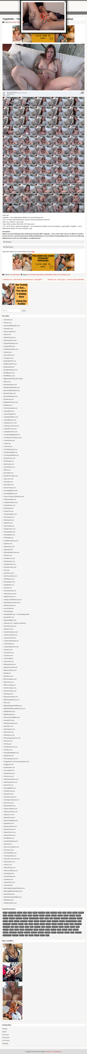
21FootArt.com (8, 319)
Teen (72, 932)
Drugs (42, 918)
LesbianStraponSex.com (11, 646)
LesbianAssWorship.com (11, 641)
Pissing (72, 926)
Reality (36, 929)
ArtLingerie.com (8, 358)
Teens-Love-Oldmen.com (11, 847)
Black (5, 915)
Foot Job (17, 921)
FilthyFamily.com (9, 520)
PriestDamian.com (9, 767)
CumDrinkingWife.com (10, 452)
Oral (43, 926)
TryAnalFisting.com (9, 876)
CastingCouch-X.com (10, 423)
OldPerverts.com (9, 732)
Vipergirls (5, 1043)
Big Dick (75, 912)
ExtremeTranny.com (10, 487)
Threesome (78, 932)
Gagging (36, 921)
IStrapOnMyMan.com (10, 620)
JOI (26, 923)
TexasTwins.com (9, 850)
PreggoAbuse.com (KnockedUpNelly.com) (16, 761)
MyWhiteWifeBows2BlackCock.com (14, 708)
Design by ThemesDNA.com (54, 1051)
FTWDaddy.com (8, 537)
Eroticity (4, 1029)
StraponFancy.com (9, 817)
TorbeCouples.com (9, 861)
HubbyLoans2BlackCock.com (13, 599)
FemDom (79, 918)
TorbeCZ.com (8, 864)
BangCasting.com (9, 367)
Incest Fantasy (31, 274)
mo (12, 926)
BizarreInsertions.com (10, 384)
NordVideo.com (8, 726)
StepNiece (27, 932)
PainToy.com (7, 744)
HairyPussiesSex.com (10, 576)
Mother (55, 274)
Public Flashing (29, 929)
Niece (27, 926)
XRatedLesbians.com (10, 903)
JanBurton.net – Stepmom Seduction (15, 623)
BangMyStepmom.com (10, 370)
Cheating (54, 915)
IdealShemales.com (10, 605)
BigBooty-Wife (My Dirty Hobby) (13, 378)
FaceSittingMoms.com (10, 493)
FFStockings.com (9, 517)
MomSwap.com (8, 694)
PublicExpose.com (9, 773)
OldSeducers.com (9, 735)
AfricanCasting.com (9, 331)
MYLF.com (7, 702)
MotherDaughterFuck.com (11, 699)
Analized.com (8, 352)
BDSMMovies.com (9, 375)
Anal (25, 912)
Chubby (60, 915)
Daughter (12, 918)
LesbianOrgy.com (9, 643)
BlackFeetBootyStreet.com (12, 390)
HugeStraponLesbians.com (12, 602)
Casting (47, 915)
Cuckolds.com (8, 446)
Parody (61, 926)
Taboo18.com (8, 844)
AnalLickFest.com (9, 355)
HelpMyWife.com (9, 585)
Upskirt (31, 935)
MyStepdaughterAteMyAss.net (13, 705)
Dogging (25, 918)
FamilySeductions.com (10, 502)
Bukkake (24, 915)
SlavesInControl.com (10, 797)
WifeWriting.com (9, 900)
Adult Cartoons (12, 912)
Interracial (14, 923)
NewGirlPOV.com (9, 720)
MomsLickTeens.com (10, 691)
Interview (21, 923)
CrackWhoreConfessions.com (13, 437)
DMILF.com (7, 470)
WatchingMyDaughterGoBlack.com (14, 888)
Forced (30, 921)
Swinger (67, 932)
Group (49, 921)
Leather (36, 923)
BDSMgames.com (9, 373)
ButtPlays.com (8, 405)
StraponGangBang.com (11, 820)
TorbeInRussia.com (9, 867)
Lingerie (54, 923)
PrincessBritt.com (9, 770)
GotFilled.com (8, 555)
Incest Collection (9, 608)
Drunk (47, 918)
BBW (64, 912)
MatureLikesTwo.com (10, 670)
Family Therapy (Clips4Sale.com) (14, 496)
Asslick (35, 912)
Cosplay (66, 915)
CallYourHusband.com (10, 408)
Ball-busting (53, 912)
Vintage (36, 935)
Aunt (48, 912)
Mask (72, 923)
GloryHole (43, 921)
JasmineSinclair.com (10, 626)
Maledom (60, 923)
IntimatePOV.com (9, 617)
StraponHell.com (9, 823)
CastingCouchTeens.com (11, 426)
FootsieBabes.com (9, 535)
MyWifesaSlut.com (9, 714)
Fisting (11, 921)
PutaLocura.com (9, 776)
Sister (59, 929)
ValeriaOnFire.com (9, 882)
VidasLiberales (8, 885)
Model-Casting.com (9, 685)
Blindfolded (17, 915)
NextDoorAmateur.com (10, 723)
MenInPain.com (8, 676)
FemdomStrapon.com (10, 514)
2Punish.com (8, 322)
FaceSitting (57, 918)
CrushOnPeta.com (9, 440)
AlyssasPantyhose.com (11, 343)
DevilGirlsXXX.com (9, 458)
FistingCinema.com (9, 529)
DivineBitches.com (9, 467)
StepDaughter (13, 932)
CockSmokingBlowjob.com (12, 434)
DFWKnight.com (9, 461)
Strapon (53, 932)
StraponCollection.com (10, 811)
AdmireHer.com (8, 328)
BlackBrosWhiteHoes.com (11, 387)
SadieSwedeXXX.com (10, 782)
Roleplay (64, 274)
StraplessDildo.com (9, 805)
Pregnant (6, 929)
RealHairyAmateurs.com (11, 779)
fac (51, 918)
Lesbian (42, 923)
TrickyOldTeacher (9, 873)
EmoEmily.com (8, 482)
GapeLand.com (8, 549)
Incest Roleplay (15, 274)
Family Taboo (64, 918)
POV (59, 274)
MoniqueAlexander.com (11, 696)
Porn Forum (6, 1040)
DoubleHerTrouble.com (11, 476)
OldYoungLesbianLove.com (12, 738)
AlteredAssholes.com (10, 340)
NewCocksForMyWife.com (12, 717)
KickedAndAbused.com (11, 632)
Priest (11, 929)
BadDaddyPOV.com (10, 361)
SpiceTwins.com (9, 803)
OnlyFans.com (8, 741)
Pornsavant (5, 1037)
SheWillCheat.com (9, 791)
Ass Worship (41, 912)
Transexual (15, 935)
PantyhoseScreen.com (10, 747)
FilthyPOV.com (8, 523)
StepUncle (41, 932)
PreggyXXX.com (9, 764)
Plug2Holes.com (9, 755)
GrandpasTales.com (10, 564)
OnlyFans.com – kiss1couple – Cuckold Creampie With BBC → (67, 279)
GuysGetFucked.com (10, 567)
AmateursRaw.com (9, 346)
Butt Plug (35, 915)
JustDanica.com (8, 629)
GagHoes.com (8, 543)
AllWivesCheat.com (10, 337)
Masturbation (40, 274)
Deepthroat (19, 918)
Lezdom (48, 923)
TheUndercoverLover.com (11, 859)
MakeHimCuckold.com (10, 667)
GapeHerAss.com (9, 546)
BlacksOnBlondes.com (10, 396)
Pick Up (66, 926)
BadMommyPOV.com (10, 364)
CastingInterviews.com (10, 431)
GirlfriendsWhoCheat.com (11, 552)
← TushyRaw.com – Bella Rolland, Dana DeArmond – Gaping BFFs (21, 279)
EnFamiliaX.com (9, 484)
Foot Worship (24, 921)
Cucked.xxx (7, 443)
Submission (60, 932)
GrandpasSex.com (9, 561)
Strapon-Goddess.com (10, 808)
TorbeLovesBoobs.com (11, 870)
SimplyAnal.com (9, 794)
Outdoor (48, 926)
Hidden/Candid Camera (71, 921)
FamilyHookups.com (10, 499)
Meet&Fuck (7, 673)
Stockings (47, 932)
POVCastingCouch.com (11, 758)
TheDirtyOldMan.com (10, 853)
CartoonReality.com (10, 414)
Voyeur (42, 935)
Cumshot (5, 918)
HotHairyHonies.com (10, 593)
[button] (43, 241)
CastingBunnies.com (10, 420)
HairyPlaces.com (9, 573)
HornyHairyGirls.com (10, 590)
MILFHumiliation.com (10, 679)
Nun (32, 926)
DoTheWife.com (8, 473)
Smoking (65, 929)
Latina (31, 923)
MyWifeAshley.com (9, 711)
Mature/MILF (49, 274)
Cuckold (78, 915)
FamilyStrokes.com (9, 505)
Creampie (72, 915)
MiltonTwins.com (9, 682)
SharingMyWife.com (10, 788)
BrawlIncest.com (9, 399)
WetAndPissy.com (9, 894)
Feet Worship (72, 918)
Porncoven (5, 1034)
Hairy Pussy (55, 921)
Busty (30, 915)
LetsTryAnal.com (9, 652)
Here (33, 251)
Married (66, 923)
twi (26, 935)
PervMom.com (8, 750)
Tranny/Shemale (7, 935)
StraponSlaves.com (9, 835)
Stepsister (34, 932)
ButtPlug (42, 915)
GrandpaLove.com (9, 558)
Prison (16, 929)
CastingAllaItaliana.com (11, 417)
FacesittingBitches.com (11, 490)
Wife (47, 935)
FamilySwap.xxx (9, 508)
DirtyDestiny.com (9, 464)
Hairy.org (6, 570)
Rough (47, 929)
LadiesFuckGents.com (10, 635)
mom (17, 926)
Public (22, 929)
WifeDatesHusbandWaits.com (13, 897)
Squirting (5, 932)
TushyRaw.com (8, 879)
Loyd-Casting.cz (8, 658)
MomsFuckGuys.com (10, 688)
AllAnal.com (7, 334)
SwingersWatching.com (11, 841)
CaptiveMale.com (9, 411)
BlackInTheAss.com (10, 393)
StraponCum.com (9, 814)
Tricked (21, 935)
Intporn (4, 1031)
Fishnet (5, 921)
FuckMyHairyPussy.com (11, 540)
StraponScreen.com (10, 832)
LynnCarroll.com (9, 661)
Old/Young (37, 926)
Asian (30, 912)
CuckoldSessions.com (10, 449)
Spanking (76, 929)
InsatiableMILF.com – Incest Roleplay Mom (16, 614)
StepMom (20, 932)
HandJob (62, 921)
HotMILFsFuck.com (9, 596)
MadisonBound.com (10, 664)
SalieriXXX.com (8, 785)
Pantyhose (55, 926)
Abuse (5, 912)
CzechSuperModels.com (11, 455)
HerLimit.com (8, 588)
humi (80, 921)
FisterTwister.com (9, 526)
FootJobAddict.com (9, 532)
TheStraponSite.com (10, 856)
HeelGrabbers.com (9, 582)
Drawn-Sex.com (8, 479)
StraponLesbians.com (10, 826)
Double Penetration (34, 918)
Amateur (19, 912)
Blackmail (11, 915)
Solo (68, 274)
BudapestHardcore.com (11, 402)
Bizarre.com (7, 381)
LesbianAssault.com (10, 638)
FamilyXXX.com (8, 511)
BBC (60, 912)
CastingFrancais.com (10, 428)
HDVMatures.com (9, 579)
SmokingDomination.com (11, 800)
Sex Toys (53, 929)
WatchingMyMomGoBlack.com (13, 891)
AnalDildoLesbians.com (11, 349)
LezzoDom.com (8, 655)
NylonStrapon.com (9, 729)
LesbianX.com (8, 649)
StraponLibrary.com (9, 829)
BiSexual (81, 912)
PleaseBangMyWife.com (11, 752)
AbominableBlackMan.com (12, 325)
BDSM (69, 912)
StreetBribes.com (9, 838)
